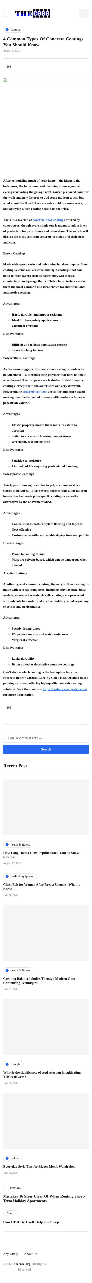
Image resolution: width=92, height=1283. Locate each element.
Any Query (10, 1254)
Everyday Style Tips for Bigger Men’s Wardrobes (39, 1166)
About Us (30, 1254)
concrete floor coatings (49, 220)
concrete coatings (35, 391)
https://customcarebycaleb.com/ (65, 689)
